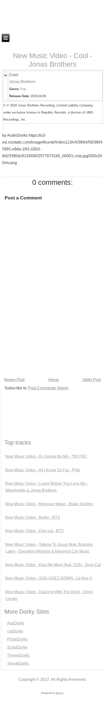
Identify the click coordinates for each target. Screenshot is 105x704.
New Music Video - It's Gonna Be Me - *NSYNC (46, 456)
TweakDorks (18, 663)
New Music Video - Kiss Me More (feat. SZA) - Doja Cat (53, 565)
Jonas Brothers (22, 82)
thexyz (59, 693)
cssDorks (15, 631)
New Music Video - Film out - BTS (34, 531)
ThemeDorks (18, 655)
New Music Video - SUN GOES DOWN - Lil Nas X (48, 578)
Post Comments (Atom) (48, 388)
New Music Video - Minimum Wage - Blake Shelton (49, 504)
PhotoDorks (17, 639)
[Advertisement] (25, 408)
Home (53, 380)
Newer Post (14, 380)
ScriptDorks (17, 647)
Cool (13, 75)
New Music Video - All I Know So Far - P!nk (42, 470)
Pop (23, 89)
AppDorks (15, 623)
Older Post (92, 380)
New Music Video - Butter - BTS (32, 517)
